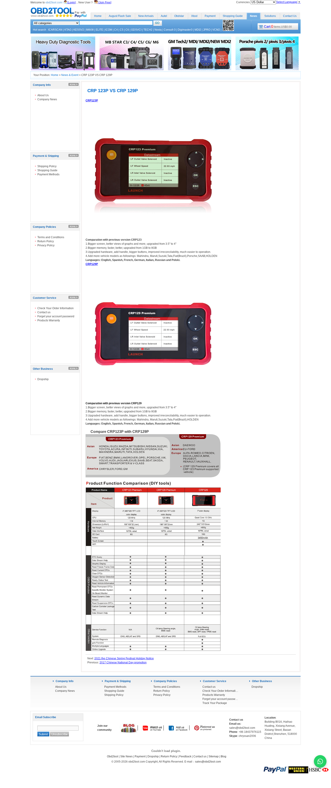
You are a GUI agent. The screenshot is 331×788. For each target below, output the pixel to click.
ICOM (108, 29)
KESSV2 (78, 29)
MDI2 (198, 29)
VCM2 (216, 29)
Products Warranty (48, 320)
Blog (223, 756)
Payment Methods (48, 174)
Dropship (43, 379)
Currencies (243, 2)
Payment (210, 16)
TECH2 (147, 29)
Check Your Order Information (55, 308)
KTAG (67, 29)
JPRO (206, 29)
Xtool (194, 16)
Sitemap (214, 756)
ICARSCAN (55, 29)
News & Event (69, 75)
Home (98, 16)
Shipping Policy (47, 166)
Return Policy (45, 241)
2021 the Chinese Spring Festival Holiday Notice (124, 658)
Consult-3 (170, 29)
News (253, 16)
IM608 (90, 29)
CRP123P (92, 100)
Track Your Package (214, 703)
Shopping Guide (233, 16)
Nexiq (158, 29)
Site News (126, 756)
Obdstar (179, 16)
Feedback (185, 756)
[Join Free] (104, 2)
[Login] (71, 2)
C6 (127, 29)
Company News (47, 99)
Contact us (43, 312)
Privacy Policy (45, 245)
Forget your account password (55, 316)
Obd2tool (112, 756)
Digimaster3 (185, 29)
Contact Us (290, 16)
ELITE (99, 29)
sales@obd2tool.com (208, 761)
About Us (43, 95)
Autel (164, 16)
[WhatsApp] (320, 761)
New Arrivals (146, 16)
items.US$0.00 (278, 26)
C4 (116, 29)
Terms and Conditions (50, 237)
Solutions (270, 16)
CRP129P (92, 264)
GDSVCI (136, 29)
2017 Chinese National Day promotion (123, 662)
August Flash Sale (120, 16)
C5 (121, 29)
